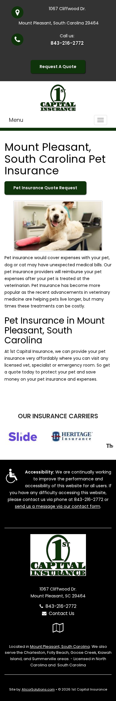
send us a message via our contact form (57, 506)
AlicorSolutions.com (38, 689)
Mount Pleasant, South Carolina (60, 646)
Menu (16, 120)
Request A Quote (58, 67)
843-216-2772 (67, 43)
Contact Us (60, 613)
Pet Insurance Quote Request (45, 188)
